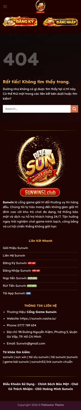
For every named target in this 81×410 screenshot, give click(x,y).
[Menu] (5, 6)
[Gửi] (74, 109)
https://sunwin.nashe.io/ (38, 318)
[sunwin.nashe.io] (40, 6)
